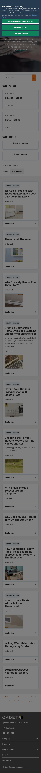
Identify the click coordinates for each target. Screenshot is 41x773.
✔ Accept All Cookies (20, 33)
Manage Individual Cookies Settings (20, 21)
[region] (20, 18)
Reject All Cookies (20, 27)
